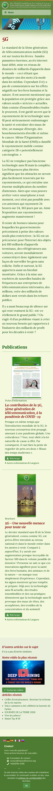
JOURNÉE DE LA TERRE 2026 (20, 712)
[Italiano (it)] (15, 740)
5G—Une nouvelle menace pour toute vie (25, 525)
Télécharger (14, 458)
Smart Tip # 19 (12, 718)
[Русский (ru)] (22, 740)
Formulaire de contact (20, 758)
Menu (11, 12)
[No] (49, 779)
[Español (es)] (11, 740)
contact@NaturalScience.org (23, 760)
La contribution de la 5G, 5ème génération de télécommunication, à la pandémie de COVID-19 (23, 411)
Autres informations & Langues (23, 463)
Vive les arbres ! (13, 715)
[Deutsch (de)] (7, 740)
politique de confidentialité (30, 778)
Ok (26, 785)
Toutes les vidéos (14, 690)
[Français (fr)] (18, 740)
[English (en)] (4, 740)
